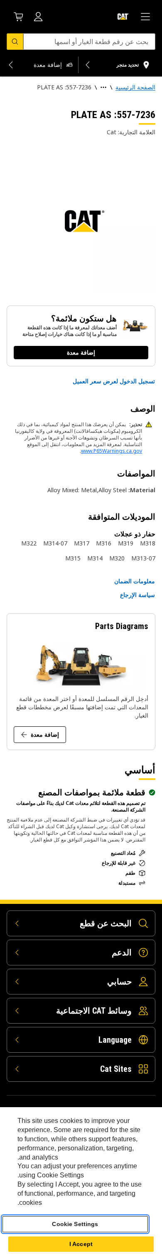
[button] (114, 381)
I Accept (81, 1244)
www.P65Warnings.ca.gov (111, 450)
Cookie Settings (75, 1224)
